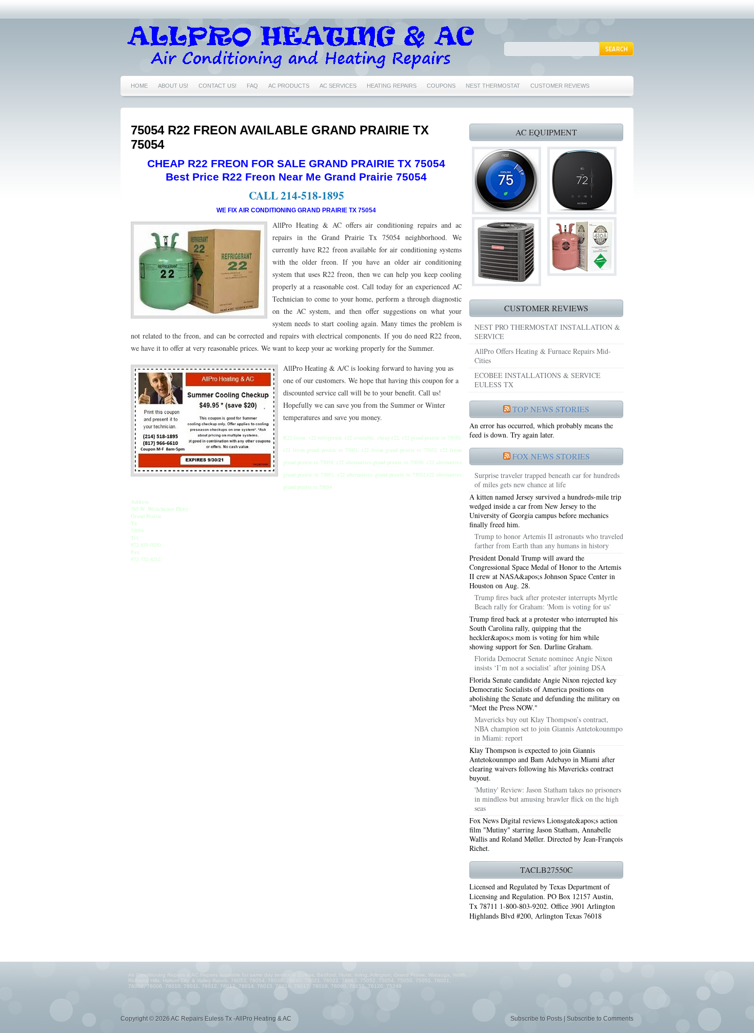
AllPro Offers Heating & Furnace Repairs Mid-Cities (542, 355)
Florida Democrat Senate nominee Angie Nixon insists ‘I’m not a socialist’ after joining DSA (543, 662)
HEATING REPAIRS (391, 86)
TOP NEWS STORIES (550, 409)
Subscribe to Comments (600, 1018)
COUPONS (441, 86)
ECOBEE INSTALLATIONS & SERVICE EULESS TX (537, 379)
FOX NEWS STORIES (551, 456)
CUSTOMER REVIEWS (559, 86)
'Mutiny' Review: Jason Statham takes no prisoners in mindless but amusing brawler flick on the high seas (547, 799)
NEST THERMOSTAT (493, 86)
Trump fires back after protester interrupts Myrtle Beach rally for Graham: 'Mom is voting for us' (546, 601)
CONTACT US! (217, 86)
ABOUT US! (173, 86)
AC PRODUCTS (288, 86)
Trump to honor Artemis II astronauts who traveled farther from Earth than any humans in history (548, 540)
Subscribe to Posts (536, 1018)
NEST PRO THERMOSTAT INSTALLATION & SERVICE (547, 331)
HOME (139, 86)
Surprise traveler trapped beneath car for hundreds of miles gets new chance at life (547, 479)
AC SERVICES (338, 86)
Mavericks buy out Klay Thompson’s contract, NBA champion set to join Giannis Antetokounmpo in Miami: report (548, 728)
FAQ (252, 86)
